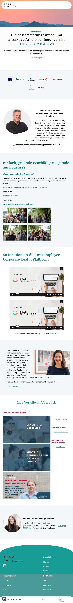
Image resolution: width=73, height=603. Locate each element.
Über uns (46, 562)
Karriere (46, 566)
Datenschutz (47, 585)
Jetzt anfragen (36, 57)
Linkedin (6, 581)
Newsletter (7, 585)
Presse (5, 589)
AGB (44, 581)
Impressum (47, 589)
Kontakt (46, 571)
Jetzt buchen (60, 447)
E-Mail (43, 523)
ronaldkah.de (53, 333)
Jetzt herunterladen (61, 419)
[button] (4, 599)
